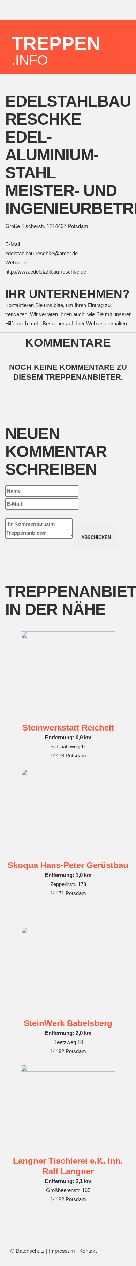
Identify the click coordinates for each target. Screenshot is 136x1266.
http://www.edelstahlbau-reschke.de (45, 272)
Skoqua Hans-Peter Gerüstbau (68, 865)
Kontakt (88, 1251)
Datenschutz (30, 1251)
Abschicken (96, 537)
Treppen (56, 50)
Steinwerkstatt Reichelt (68, 727)
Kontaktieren (19, 305)
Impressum (62, 1251)
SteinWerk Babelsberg (68, 1023)
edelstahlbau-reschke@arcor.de (41, 253)
